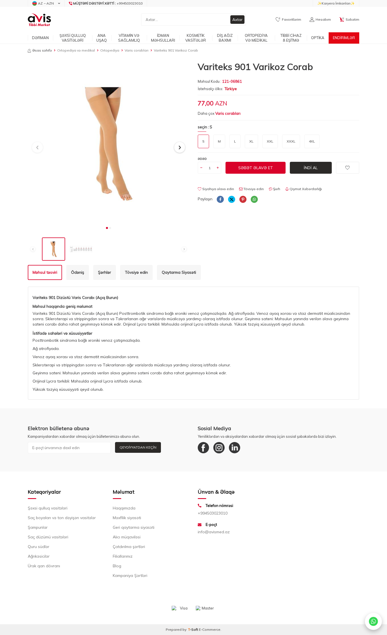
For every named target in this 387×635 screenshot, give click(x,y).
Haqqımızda (124, 508)
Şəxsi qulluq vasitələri (47, 508)
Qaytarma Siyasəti (179, 272)
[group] (108, 142)
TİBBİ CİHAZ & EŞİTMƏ (290, 38)
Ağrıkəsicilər (39, 556)
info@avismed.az (214, 531)
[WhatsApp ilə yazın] (373, 621)
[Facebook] (203, 447)
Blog (117, 565)
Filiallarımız (123, 556)
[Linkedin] (234, 447)
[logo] (39, 19)
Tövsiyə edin (253, 189)
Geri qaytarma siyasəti (133, 527)
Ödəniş (77, 272)
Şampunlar (38, 527)
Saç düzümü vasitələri (48, 537)
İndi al (311, 167)
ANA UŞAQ (101, 38)
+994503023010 (212, 513)
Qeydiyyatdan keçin (138, 447)
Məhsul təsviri (45, 272)
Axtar (237, 19)
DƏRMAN (40, 37)
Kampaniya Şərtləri (130, 575)
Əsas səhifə (42, 50)
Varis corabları (136, 50)
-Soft (193, 629)
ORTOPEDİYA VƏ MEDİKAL (256, 38)
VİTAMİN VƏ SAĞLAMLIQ (129, 38)
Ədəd (202, 159)
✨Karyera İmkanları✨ (336, 3)
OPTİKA (317, 37)
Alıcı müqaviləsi (127, 537)
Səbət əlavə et (255, 167)
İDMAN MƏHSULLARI (163, 38)
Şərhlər (104, 272)
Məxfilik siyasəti (127, 517)
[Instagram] (219, 447)
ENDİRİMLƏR (344, 37)
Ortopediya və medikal (76, 50)
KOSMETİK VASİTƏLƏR (195, 38)
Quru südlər (38, 546)
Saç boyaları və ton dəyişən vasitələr (62, 517)
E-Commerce (209, 629)
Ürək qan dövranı (44, 565)
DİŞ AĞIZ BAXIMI (225, 38)
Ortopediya (109, 50)
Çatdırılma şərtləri (129, 546)
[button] (107, 228)
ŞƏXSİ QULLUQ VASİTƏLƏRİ (72, 38)
